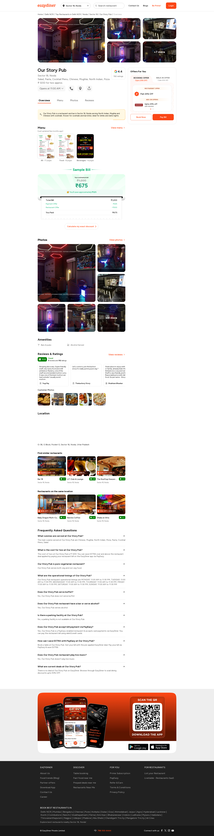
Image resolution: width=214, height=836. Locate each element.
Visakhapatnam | (80, 815)
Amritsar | (102, 815)
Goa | (111, 811)
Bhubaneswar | (115, 815)
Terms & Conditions (120, 787)
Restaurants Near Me (84, 787)
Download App (47, 787)
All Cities (150, 818)
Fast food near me (82, 778)
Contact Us (133, 5)
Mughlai (83, 79)
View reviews (115, 354)
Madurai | (87, 818)
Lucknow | (161, 811)
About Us (45, 773)
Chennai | (79, 811)
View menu (117, 127)
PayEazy (114, 778)
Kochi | (44, 815)
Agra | (140, 811)
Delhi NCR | (46, 811)
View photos (116, 239)
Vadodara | (156, 815)
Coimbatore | (55, 815)
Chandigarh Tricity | (115, 818)
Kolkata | (96, 811)
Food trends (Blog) (49, 778)
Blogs (145, 5)
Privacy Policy (117, 792)
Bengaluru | (68, 811)
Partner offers (47, 782)
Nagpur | (68, 818)
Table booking (80, 773)
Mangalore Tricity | (136, 818)
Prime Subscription (120, 773)
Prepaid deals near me (84, 782)
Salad (41, 79)
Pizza (107, 79)
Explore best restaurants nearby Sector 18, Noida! (63, 822)
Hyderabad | (149, 811)
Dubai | (104, 811)
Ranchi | (67, 815)
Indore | (127, 815)
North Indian (96, 79)
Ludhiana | (137, 815)
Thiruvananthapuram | (52, 818)
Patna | (92, 815)
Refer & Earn (116, 782)
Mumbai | (57, 811)
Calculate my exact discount (80, 226)
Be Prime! (156, 5)
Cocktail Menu (60, 79)
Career (43, 796)
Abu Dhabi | (99, 818)
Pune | (88, 811)
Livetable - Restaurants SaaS (159, 778)
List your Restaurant (154, 773)
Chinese (73, 79)
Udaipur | (77, 818)
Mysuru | (146, 815)
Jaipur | (132, 811)
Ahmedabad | (121, 811)
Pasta (48, 79)
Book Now (141, 117)
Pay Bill (163, 117)
